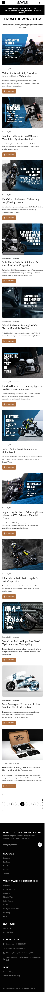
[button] (40, 2)
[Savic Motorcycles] (23, 2)
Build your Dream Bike (11, 909)
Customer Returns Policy (11, 976)
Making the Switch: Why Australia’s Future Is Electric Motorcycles (19, 74)
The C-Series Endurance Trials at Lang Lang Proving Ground (20, 201)
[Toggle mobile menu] (9, 2)
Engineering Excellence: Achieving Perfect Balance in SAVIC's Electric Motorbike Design (22, 515)
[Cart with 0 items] (40, 2)
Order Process (8, 901)
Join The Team (8, 932)
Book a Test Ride (9, 889)
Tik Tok (6, 874)
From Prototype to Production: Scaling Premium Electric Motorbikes (21, 706)
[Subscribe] (40, 844)
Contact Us (7, 928)
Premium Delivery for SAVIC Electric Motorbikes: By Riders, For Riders (20, 137)
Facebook (6, 862)
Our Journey (7, 893)
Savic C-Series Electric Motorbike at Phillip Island (19, 450)
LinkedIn (6, 870)
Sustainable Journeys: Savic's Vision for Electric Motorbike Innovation (21, 769)
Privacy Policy (8, 972)
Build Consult (7, 905)
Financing (6, 913)
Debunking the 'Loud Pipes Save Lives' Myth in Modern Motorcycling (21, 643)
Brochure (6, 885)
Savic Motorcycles (17, 988)
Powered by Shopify (29, 988)
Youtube (6, 866)
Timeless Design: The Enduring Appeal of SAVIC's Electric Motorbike (22, 387)
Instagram (6, 858)
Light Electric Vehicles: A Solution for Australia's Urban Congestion (20, 264)
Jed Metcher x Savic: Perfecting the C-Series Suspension (20, 580)
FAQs (5, 916)
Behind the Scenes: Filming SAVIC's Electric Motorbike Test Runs (19, 327)
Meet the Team (8, 897)
